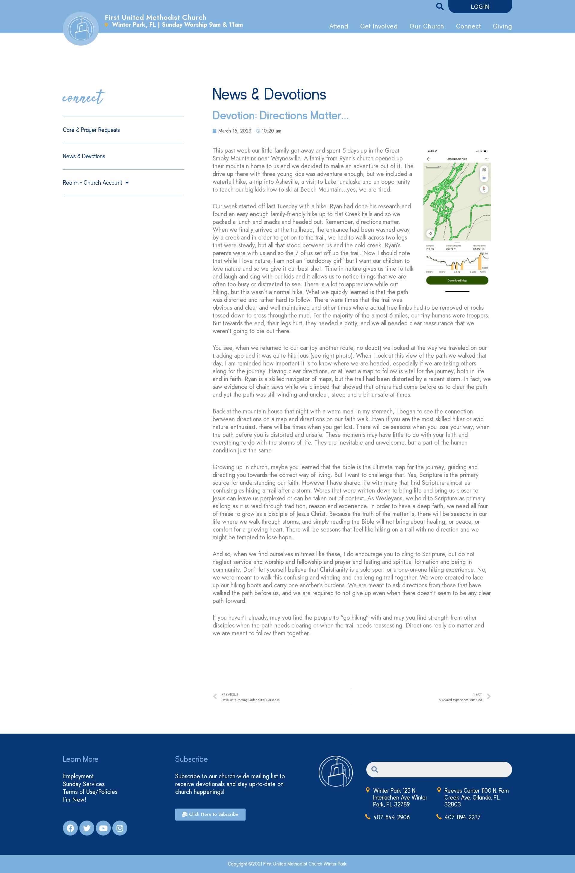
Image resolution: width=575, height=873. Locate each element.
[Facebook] (70, 828)
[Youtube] (103, 828)
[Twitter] (86, 828)
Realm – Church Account (92, 183)
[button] (480, 6)
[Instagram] (119, 828)
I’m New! (74, 800)
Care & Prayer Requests (91, 130)
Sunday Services (84, 784)
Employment (78, 776)
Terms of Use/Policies (90, 792)
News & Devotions (84, 156)
